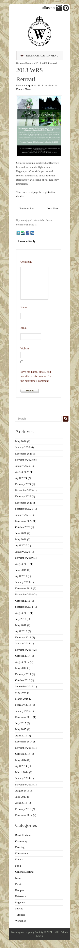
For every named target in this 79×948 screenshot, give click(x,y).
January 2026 (22, 447)
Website (24, 348)
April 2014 (21, 766)
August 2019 (22, 563)
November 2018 (24, 594)
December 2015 (23, 717)
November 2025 (24, 459)
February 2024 (23, 484)
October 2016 (22, 680)
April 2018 (21, 631)
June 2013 (21, 796)
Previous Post (25, 208)
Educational (22, 853)
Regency (20, 902)
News (28, 89)
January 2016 (22, 711)
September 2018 (24, 606)
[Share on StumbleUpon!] (23, 232)
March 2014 (22, 772)
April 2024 (21, 478)
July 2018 (20, 618)
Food (18, 865)
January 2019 (22, 582)
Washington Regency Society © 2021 (31, 932)
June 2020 (21, 533)
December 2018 (23, 588)
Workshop (20, 920)
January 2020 (22, 551)
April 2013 (21, 802)
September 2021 (24, 508)
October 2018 (22, 600)
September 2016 (24, 686)
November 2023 (24, 490)
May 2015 (21, 729)
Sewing (19, 908)
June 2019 (21, 569)
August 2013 (22, 790)
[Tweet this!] (18, 232)
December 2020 (23, 520)
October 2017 (22, 655)
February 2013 (23, 809)
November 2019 (24, 557)
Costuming (21, 841)
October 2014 (22, 753)
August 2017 (22, 661)
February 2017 (23, 674)
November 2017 (24, 649)
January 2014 (22, 778)
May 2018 (21, 625)
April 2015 (21, 735)
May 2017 (21, 668)
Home (19, 63)
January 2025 (22, 465)
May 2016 (21, 692)
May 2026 (21, 441)
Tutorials (20, 914)
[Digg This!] (32, 232)
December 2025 (23, 453)
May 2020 (21, 539)
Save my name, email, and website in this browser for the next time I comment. (35, 376)
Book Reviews (23, 834)
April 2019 (21, 576)
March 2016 (22, 698)
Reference (20, 896)
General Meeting (24, 871)
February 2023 (23, 496)
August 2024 (22, 471)
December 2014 (23, 741)
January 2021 (22, 514)
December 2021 (23, 502)
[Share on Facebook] (28, 232)
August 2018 (22, 612)
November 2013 (24, 784)
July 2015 (20, 723)
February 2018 (23, 637)
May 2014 (21, 760)
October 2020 (22, 527)
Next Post (54, 208)
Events (29, 63)
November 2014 (24, 747)
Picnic (18, 884)
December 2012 (23, 815)
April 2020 (21, 545)
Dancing (20, 847)
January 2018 (22, 643)
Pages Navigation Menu (42, 55)
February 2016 (23, 704)
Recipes (19, 890)
